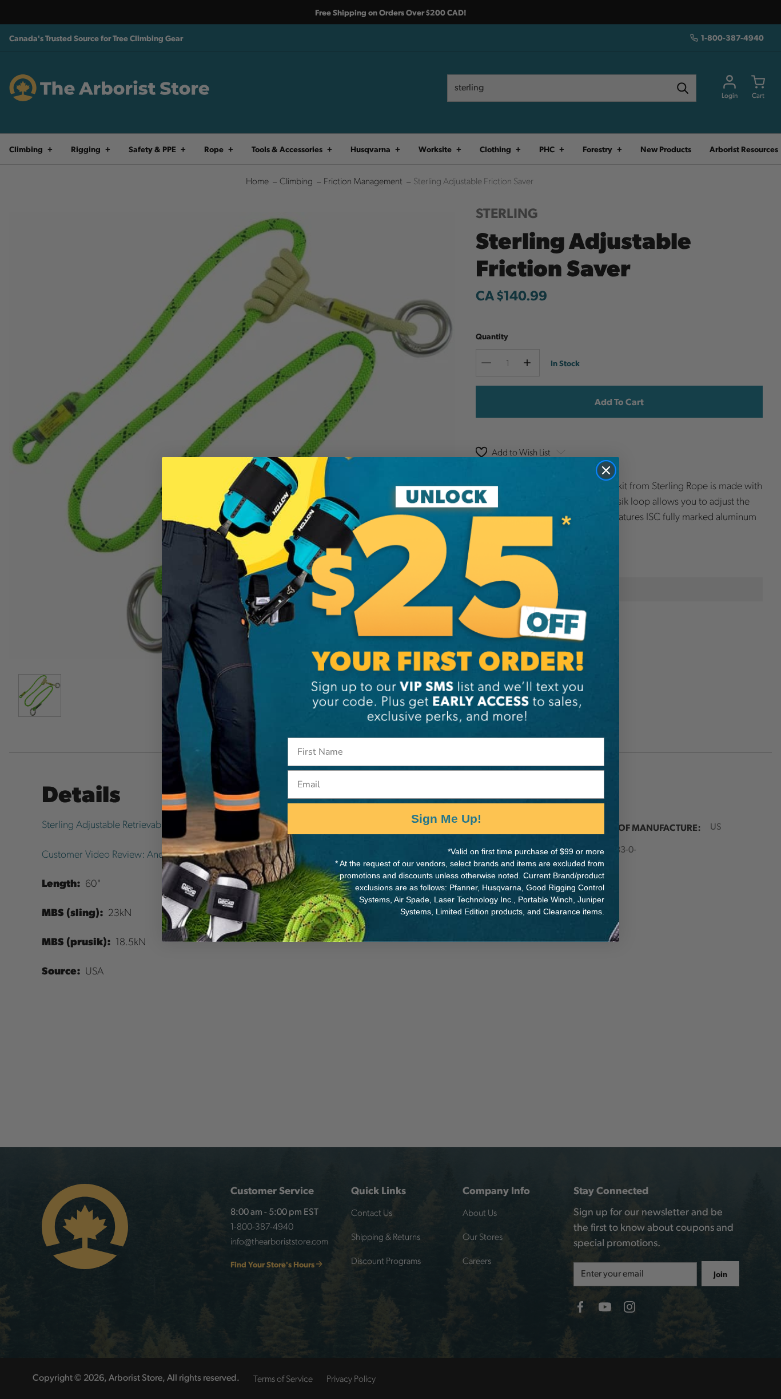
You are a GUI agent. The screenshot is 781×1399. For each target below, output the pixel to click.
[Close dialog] (606, 470)
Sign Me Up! (446, 818)
